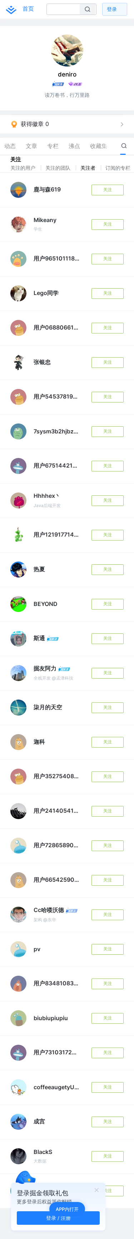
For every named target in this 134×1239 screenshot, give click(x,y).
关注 (107, 189)
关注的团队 (58, 168)
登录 (112, 9)
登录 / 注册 (58, 1218)
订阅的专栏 (118, 168)
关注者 (88, 168)
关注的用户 (23, 168)
